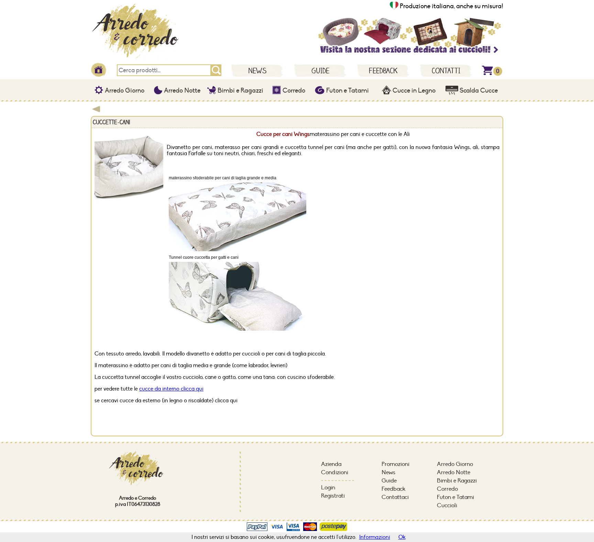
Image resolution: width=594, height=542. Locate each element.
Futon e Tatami (347, 90)
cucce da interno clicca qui (171, 388)
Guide (389, 480)
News (388, 472)
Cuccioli (447, 505)
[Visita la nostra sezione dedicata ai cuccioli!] (409, 53)
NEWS (257, 70)
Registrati (333, 495)
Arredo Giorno (123, 90)
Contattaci (395, 497)
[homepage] (139, 60)
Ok (402, 537)
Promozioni (395, 464)
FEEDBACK (383, 70)
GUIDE (320, 70)
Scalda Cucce (478, 90)
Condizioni (334, 472)
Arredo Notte (181, 90)
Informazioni (374, 537)
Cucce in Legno (413, 90)
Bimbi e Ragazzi (239, 90)
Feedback (393, 489)
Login (328, 487)
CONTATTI (446, 70)
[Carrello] (487, 73)
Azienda (331, 464)
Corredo (293, 90)
